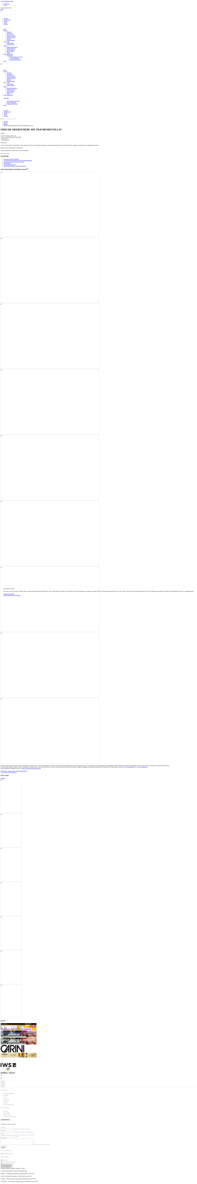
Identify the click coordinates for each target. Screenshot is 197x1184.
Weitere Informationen (8, 595)
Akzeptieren (6, 594)
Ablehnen (11, 594)
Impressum (17, 595)
